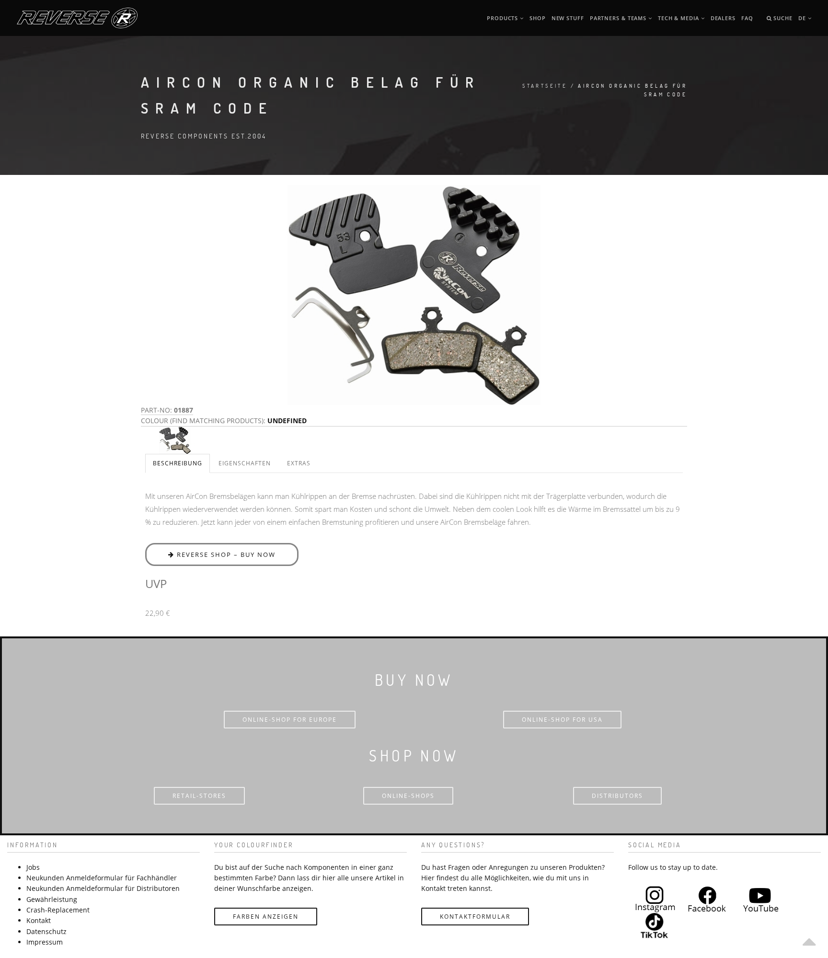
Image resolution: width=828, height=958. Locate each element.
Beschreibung (177, 463)
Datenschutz (46, 931)
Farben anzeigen (266, 916)
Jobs (33, 867)
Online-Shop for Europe (289, 720)
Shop (537, 18)
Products (503, 18)
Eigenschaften (244, 463)
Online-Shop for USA (562, 720)
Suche (781, 18)
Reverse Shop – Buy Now (225, 554)
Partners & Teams (619, 18)
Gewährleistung (51, 899)
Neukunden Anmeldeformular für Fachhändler (101, 877)
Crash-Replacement (58, 909)
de (803, 18)
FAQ (747, 18)
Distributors (617, 796)
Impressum (44, 941)
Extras (298, 463)
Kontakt (38, 920)
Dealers (723, 18)
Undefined (287, 420)
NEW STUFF (568, 18)
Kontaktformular (475, 916)
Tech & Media (679, 18)
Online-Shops (408, 796)
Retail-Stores (199, 796)
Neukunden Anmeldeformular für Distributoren (103, 888)
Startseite (544, 85)
